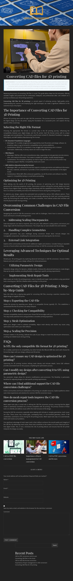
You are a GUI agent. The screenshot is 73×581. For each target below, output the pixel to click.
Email (6, 488)
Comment (7, 512)
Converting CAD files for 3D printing (26, 565)
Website (6, 497)
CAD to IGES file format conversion (25, 560)
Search (55, 545)
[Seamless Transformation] (36, 13)
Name (6, 479)
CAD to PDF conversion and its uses (26, 556)
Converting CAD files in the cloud (25, 558)
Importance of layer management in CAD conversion (34, 459)
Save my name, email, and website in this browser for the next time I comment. (28, 508)
